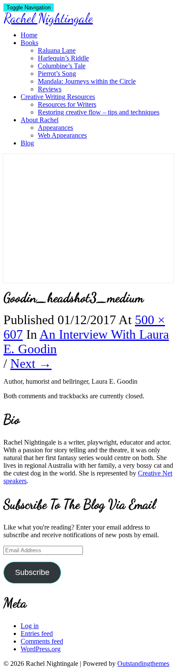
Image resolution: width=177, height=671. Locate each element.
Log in (30, 625)
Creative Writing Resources (58, 96)
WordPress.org (41, 649)
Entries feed (37, 633)
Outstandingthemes (143, 663)
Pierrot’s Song (57, 73)
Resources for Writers (67, 104)
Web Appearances (62, 135)
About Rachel (39, 119)
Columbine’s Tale (61, 65)
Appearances (55, 127)
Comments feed (42, 641)
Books (29, 42)
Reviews (49, 89)
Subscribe (32, 572)
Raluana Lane (57, 50)
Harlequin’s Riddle (63, 58)
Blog (27, 143)
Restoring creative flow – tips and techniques (98, 112)
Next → (31, 363)
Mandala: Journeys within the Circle (87, 81)
